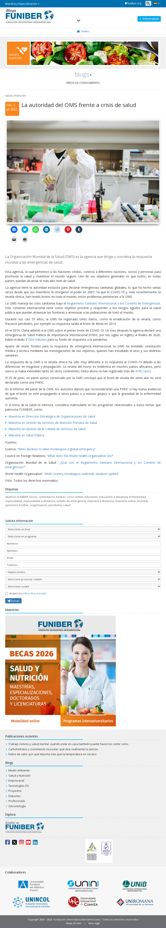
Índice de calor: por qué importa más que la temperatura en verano (52, 754)
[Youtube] (28, 843)
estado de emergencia (71, 501)
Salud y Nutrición (15, 95)
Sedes (84, 31)
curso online (75, 497)
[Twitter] (14, 843)
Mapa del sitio (73, 923)
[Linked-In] (35, 843)
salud (66, 505)
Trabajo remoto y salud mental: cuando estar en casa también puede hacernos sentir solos (68, 744)
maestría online (125, 501)
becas (33, 497)
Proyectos (15, 791)
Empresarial (16, 780)
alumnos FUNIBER (16, 497)
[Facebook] (7, 843)
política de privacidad (33, 593)
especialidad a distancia (39, 501)
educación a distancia (113, 497)
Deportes (14, 796)
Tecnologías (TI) (18, 786)
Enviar (14, 601)
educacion (91, 497)
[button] (157, 3)
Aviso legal (94, 923)
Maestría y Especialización (21, 4)
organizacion (38, 505)
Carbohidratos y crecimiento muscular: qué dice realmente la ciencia (53, 749)
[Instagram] (21, 843)
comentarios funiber (52, 497)
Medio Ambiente (19, 770)
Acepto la (28, 593)
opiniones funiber (17, 505)
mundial (142, 501)
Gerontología (17, 806)
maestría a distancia (100, 501)
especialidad (13, 501)
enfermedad (137, 497)
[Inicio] (29, 16)
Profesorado (16, 801)
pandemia (55, 505)
